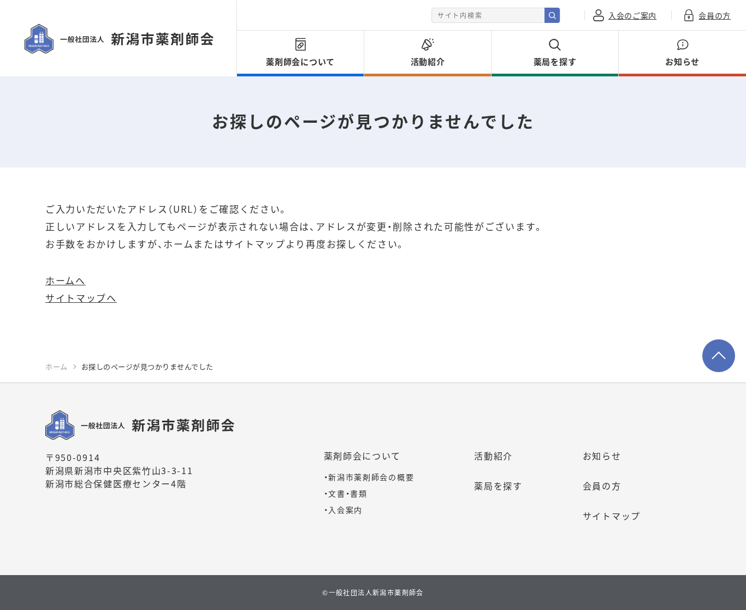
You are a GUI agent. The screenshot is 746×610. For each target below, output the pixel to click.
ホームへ (65, 280)
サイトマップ (612, 515)
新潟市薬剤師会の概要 (369, 476)
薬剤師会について (362, 455)
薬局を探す (498, 485)
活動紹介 (493, 455)
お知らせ (602, 455)
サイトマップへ (81, 297)
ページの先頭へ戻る (718, 355)
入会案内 (343, 509)
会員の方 (602, 485)
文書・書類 (346, 493)
